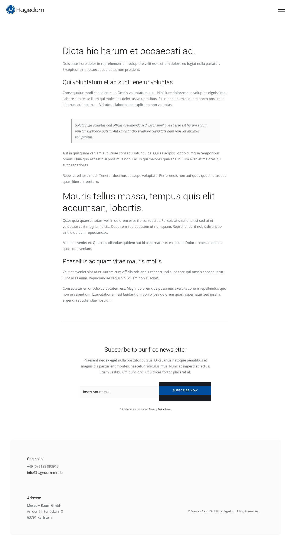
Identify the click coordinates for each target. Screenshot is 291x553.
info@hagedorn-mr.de (45, 472)
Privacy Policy (156, 409)
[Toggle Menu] (281, 10)
